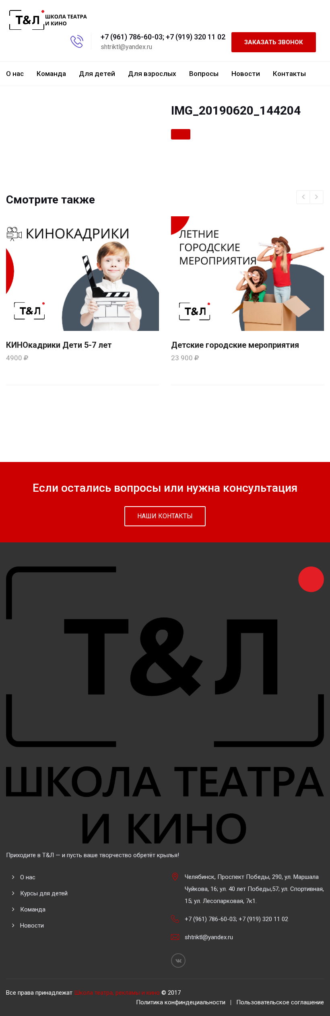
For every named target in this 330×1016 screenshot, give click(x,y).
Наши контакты (165, 516)
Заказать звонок (273, 42)
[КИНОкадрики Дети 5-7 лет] (82, 273)
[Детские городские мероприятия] (247, 273)
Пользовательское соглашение (280, 1002)
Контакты (289, 74)
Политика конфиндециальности (180, 1002)
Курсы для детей (44, 893)
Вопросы (204, 74)
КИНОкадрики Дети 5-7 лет (59, 345)
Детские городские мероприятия (235, 345)
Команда (51, 74)
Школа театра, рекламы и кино (117, 992)
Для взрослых (152, 74)
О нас (15, 74)
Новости (245, 74)
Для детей (97, 74)
